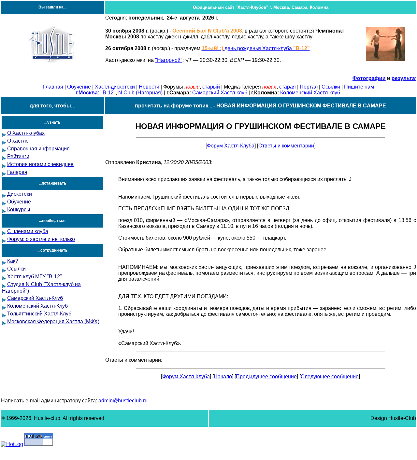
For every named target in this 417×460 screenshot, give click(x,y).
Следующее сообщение (330, 376)
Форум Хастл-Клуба (230, 145)
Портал (309, 87)
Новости (149, 87)
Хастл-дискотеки (115, 87)
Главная (53, 87)
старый (211, 87)
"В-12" (108, 92)
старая (287, 87)
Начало (223, 376)
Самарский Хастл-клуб (219, 92)
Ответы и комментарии (286, 145)
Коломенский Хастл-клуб (310, 92)
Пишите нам (359, 87)
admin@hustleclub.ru (123, 400)
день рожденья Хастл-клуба (256, 48)
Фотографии (367, 78)
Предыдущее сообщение (266, 376)
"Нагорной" (168, 60)
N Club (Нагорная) (140, 92)
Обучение (79, 87)
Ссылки (331, 87)
